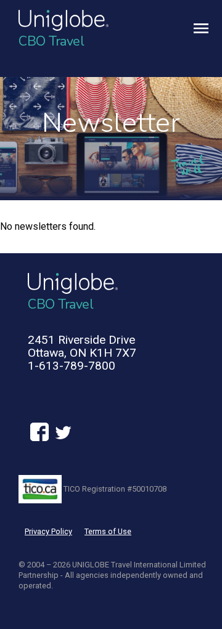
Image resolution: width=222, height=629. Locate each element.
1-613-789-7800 (71, 366)
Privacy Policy (48, 531)
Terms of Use (107, 531)
